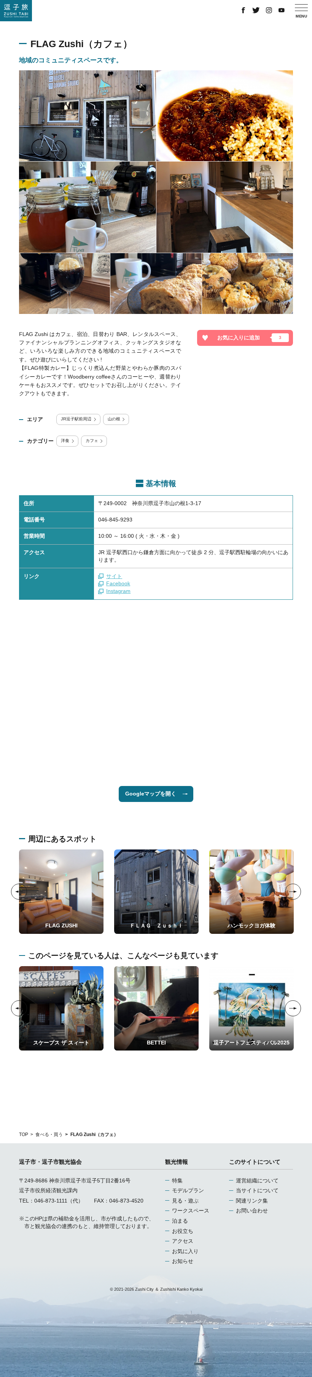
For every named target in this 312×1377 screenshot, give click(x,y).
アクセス (182, 1241)
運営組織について (257, 1180)
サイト (114, 576)
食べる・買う (49, 1134)
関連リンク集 (252, 1201)
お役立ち (182, 1231)
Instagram (118, 591)
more (25, 852)
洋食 (65, 440)
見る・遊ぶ (185, 1201)
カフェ (92, 440)
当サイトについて (257, 1190)
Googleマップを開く (150, 794)
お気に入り (185, 1251)
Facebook (118, 583)
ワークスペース (190, 1210)
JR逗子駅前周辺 (76, 419)
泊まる (180, 1221)
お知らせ (182, 1261)
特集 (177, 1180)
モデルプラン (188, 1190)
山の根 (114, 419)
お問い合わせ (252, 1210)
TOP (23, 1134)
